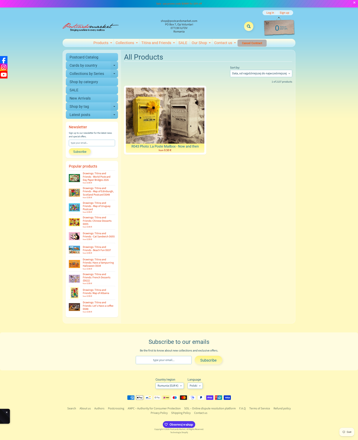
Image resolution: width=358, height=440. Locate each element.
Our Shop (202, 44)
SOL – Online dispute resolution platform (210, 408)
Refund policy (282, 408)
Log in (270, 12)
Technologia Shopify (179, 432)
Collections (127, 44)
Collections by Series (94, 74)
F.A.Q (242, 408)
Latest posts (94, 115)
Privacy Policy (159, 413)
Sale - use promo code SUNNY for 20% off (179, 4)
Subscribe (79, 152)
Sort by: (235, 68)
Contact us (225, 44)
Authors (99, 408)
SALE (182, 43)
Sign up (284, 12)
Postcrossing (116, 408)
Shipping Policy (181, 413)
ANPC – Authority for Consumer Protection (154, 408)
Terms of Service (259, 408)
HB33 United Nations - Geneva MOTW (44, 414)
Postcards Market (178, 429)
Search (71, 408)
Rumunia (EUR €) (168, 386)
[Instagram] (3, 67)
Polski (193, 386)
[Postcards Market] (91, 26)
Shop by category (84, 82)
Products (103, 44)
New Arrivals (80, 98)
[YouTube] (3, 74)
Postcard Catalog (84, 57)
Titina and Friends (158, 44)
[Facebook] (3, 59)
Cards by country (94, 66)
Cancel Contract (252, 43)
